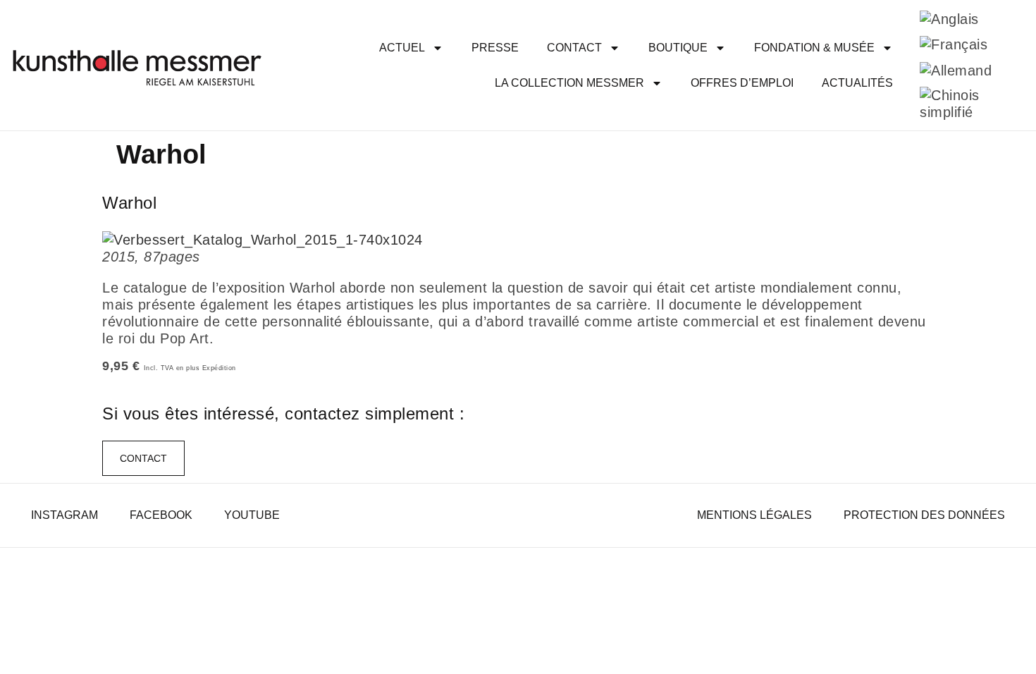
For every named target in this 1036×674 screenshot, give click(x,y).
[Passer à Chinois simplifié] (963, 104)
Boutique (678, 48)
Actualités (857, 83)
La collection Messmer (569, 83)
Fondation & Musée (814, 48)
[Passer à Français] (953, 45)
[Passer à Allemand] (956, 70)
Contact (574, 48)
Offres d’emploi (742, 83)
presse (495, 48)
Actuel (402, 48)
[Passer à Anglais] (949, 19)
